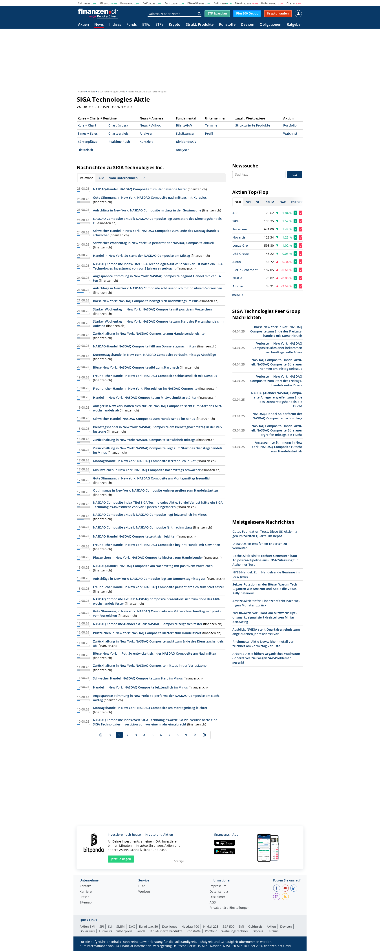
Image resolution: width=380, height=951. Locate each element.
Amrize (237, 286)
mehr (236, 295)
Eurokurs (105, 931)
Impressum (218, 886)
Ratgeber (294, 25)
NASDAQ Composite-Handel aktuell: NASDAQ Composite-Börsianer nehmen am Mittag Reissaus (276, 364)
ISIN (106, 106)
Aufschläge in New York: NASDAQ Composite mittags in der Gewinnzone (147, 210)
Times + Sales (88, 133)
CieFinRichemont (245, 270)
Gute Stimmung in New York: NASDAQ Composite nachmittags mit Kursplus (150, 197)
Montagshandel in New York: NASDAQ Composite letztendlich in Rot (144, 461)
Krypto (174, 25)
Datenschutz (219, 892)
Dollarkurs (87, 931)
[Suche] (199, 14)
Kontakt (85, 886)
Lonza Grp (240, 245)
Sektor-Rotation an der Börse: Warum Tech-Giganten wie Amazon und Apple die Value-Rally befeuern (265, 588)
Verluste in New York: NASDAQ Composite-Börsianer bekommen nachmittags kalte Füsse (277, 347)
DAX (145, 3)
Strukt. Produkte (200, 25)
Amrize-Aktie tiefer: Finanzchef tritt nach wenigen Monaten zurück (266, 603)
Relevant (86, 178)
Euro (167, 3)
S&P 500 (228, 926)
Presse (84, 897)
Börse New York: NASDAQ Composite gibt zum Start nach (136, 367)
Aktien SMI (87, 926)
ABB (235, 213)
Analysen (146, 133)
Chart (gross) (118, 125)
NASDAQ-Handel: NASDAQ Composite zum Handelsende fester (140, 189)
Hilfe (141, 886)
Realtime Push (119, 142)
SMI (80, 3)
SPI (101, 3)
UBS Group (240, 254)
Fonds (131, 25)
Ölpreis (257, 931)
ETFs (146, 25)
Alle (101, 178)
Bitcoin (239, 3)
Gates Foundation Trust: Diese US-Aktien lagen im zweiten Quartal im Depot (265, 533)
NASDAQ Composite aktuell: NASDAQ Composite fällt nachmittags (142, 527)
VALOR (82, 106)
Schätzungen (185, 133)
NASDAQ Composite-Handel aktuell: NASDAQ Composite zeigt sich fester (147, 624)
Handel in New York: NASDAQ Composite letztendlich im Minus (140, 687)
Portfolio (290, 125)
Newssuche (245, 166)
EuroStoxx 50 (148, 926)
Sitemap (86, 902)
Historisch (85, 150)
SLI (110, 926)
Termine (211, 125)
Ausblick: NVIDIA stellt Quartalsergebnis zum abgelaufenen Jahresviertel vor (266, 631)
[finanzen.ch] (98, 11)
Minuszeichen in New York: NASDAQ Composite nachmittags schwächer (147, 470)
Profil (209, 133)
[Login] (298, 13)
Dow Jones (169, 926)
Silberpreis (124, 931)
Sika (235, 221)
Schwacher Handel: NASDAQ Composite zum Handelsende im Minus (144, 419)
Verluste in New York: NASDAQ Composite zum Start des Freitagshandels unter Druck (276, 380)
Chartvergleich (119, 133)
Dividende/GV (186, 142)
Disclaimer (217, 897)
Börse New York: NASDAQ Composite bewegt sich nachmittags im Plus (146, 301)
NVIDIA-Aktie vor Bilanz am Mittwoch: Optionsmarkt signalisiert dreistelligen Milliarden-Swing (265, 617)
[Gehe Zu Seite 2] (195, 735)
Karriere (86, 892)
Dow (123, 3)
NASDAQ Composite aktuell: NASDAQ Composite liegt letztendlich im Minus (150, 514)
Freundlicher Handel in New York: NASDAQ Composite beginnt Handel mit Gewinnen (156, 545)
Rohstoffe (227, 25)
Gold (216, 3)
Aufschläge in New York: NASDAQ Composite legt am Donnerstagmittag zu (149, 578)
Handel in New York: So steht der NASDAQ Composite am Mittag (141, 255)
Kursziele (146, 142)
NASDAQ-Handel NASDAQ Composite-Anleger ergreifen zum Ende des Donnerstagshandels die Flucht (276, 399)
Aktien (83, 25)
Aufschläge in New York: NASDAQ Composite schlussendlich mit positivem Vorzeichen (157, 288)
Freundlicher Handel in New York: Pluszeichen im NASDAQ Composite (145, 388)
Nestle (237, 278)
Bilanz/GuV (184, 125)
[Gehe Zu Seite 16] (205, 735)
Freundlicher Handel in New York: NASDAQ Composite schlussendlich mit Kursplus (155, 376)
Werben (144, 892)
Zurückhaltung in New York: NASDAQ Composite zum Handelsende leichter (149, 333)
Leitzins (273, 931)
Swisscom (239, 229)
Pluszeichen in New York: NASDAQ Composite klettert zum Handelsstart (147, 633)
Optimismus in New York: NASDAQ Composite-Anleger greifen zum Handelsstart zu (155, 490)
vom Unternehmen (123, 178)
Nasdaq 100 (190, 926)
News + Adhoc (150, 125)
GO (294, 175)
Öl (288, 3)
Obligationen (270, 25)
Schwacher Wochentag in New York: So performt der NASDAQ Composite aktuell (153, 243)
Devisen (247, 25)
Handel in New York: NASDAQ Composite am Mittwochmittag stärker (145, 397)
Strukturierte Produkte (252, 125)
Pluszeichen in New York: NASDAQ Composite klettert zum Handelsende (147, 557)
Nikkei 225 (210, 926)
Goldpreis (255, 926)
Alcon (236, 262)
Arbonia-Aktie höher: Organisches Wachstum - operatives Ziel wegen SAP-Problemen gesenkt (266, 658)
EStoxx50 (192, 3)
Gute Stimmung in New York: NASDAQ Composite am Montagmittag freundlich (152, 478)
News (99, 25)
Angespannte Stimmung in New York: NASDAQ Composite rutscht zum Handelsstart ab (277, 446)
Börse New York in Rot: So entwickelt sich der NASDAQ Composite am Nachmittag (154, 653)
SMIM (120, 926)
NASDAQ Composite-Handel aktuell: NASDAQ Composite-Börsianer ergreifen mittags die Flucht (276, 430)
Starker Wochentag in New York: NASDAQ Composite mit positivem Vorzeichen (152, 309)
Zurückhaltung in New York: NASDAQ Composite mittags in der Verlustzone (149, 665)
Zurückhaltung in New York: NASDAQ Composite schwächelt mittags (144, 440)
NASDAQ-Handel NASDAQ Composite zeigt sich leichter (134, 536)
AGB (213, 902)
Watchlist (290, 133)
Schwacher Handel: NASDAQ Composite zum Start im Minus (138, 678)
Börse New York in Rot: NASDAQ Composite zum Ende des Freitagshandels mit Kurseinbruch (276, 331)
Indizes (115, 25)
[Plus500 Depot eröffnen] (102, 16)
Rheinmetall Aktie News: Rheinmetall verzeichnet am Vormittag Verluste (263, 643)
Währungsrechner (234, 931)
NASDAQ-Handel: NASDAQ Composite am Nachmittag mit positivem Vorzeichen (153, 566)
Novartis (238, 237)
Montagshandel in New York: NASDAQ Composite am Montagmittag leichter (150, 708)
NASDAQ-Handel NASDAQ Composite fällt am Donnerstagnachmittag (144, 346)
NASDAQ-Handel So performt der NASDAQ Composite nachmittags (277, 416)
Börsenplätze (87, 142)
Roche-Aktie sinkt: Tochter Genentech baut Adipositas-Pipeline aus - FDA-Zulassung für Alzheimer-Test (265, 560)
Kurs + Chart (87, 125)
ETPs (159, 25)
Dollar (265, 3)
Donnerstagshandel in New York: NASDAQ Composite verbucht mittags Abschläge (154, 354)
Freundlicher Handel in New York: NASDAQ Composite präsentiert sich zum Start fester (158, 587)
